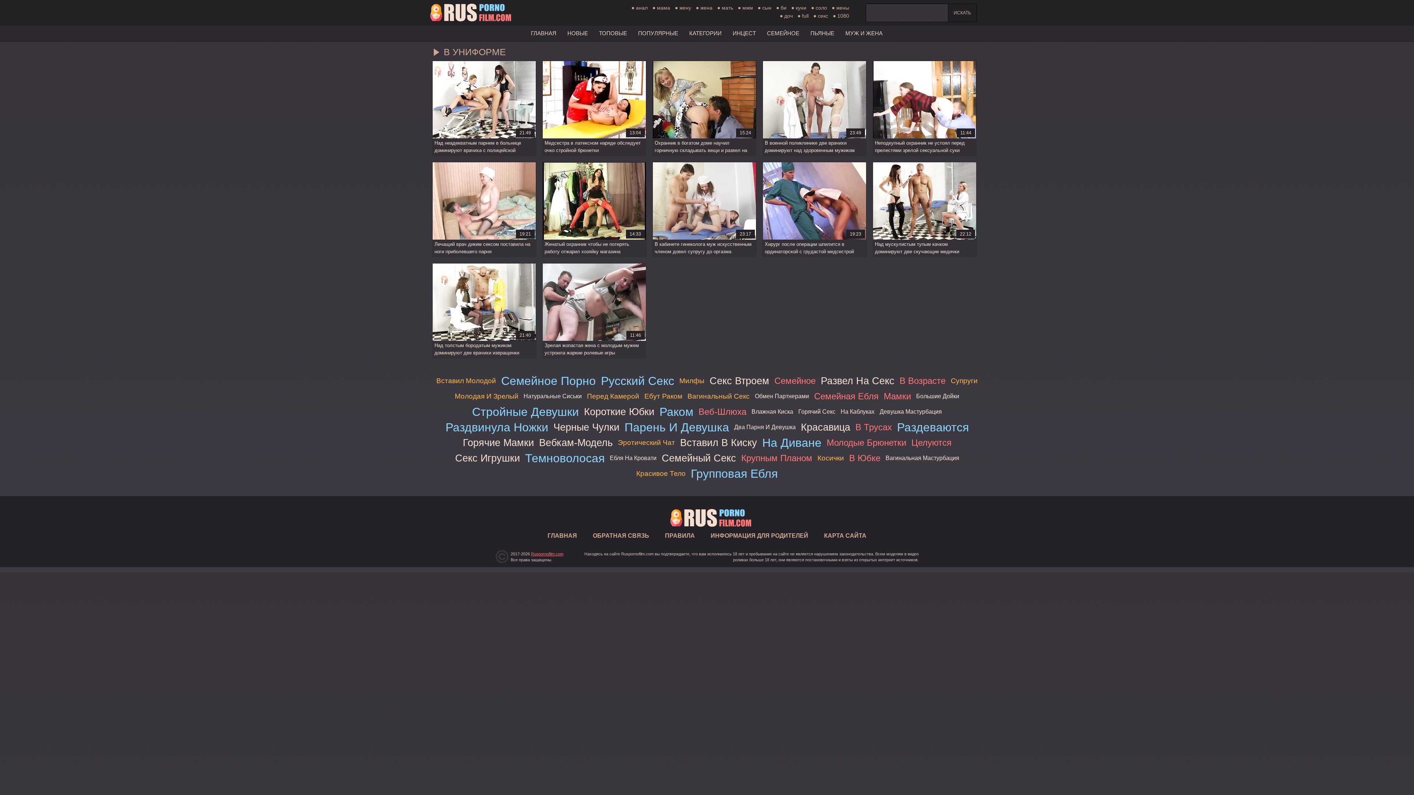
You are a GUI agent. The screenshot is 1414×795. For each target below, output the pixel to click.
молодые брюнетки (866, 443)
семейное (795, 381)
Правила (680, 536)
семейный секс (699, 458)
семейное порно (548, 381)
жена (706, 8)
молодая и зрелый (486, 396)
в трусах (873, 427)
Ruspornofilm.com (547, 554)
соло (821, 8)
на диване (792, 443)
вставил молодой (466, 381)
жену (685, 8)
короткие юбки (619, 411)
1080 (843, 16)
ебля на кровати (633, 458)
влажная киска (772, 412)
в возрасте (923, 381)
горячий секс (817, 412)
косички (830, 458)
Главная (470, 13)
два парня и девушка (765, 427)
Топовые (613, 33)
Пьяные (822, 33)
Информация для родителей (759, 536)
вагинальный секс (718, 396)
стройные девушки (525, 412)
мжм (747, 8)
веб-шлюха (722, 412)
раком (676, 412)
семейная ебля (846, 396)
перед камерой (613, 396)
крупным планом (776, 458)
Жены (842, 8)
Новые (577, 33)
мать (727, 8)
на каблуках (858, 412)
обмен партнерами (782, 396)
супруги (964, 381)
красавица (825, 427)
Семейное (783, 33)
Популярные (658, 33)
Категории (705, 33)
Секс (823, 16)
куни (801, 8)
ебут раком (663, 396)
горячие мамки (498, 442)
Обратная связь (621, 536)
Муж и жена (864, 33)
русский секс (637, 381)
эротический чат (646, 442)
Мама (663, 8)
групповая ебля (734, 474)
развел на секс (857, 380)
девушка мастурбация (911, 412)
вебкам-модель (576, 442)
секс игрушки (487, 458)
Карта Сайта (845, 536)
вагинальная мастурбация (922, 458)
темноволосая (565, 458)
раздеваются (933, 427)
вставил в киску (718, 442)
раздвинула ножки (497, 427)
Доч (788, 16)
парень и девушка (677, 427)
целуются (931, 443)
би (784, 8)
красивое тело (661, 473)
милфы (691, 381)
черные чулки (586, 427)
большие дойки (937, 396)
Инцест (744, 33)
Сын (766, 8)
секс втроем (739, 380)
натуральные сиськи (553, 396)
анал (642, 8)
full (805, 16)
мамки (897, 396)
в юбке (864, 458)
